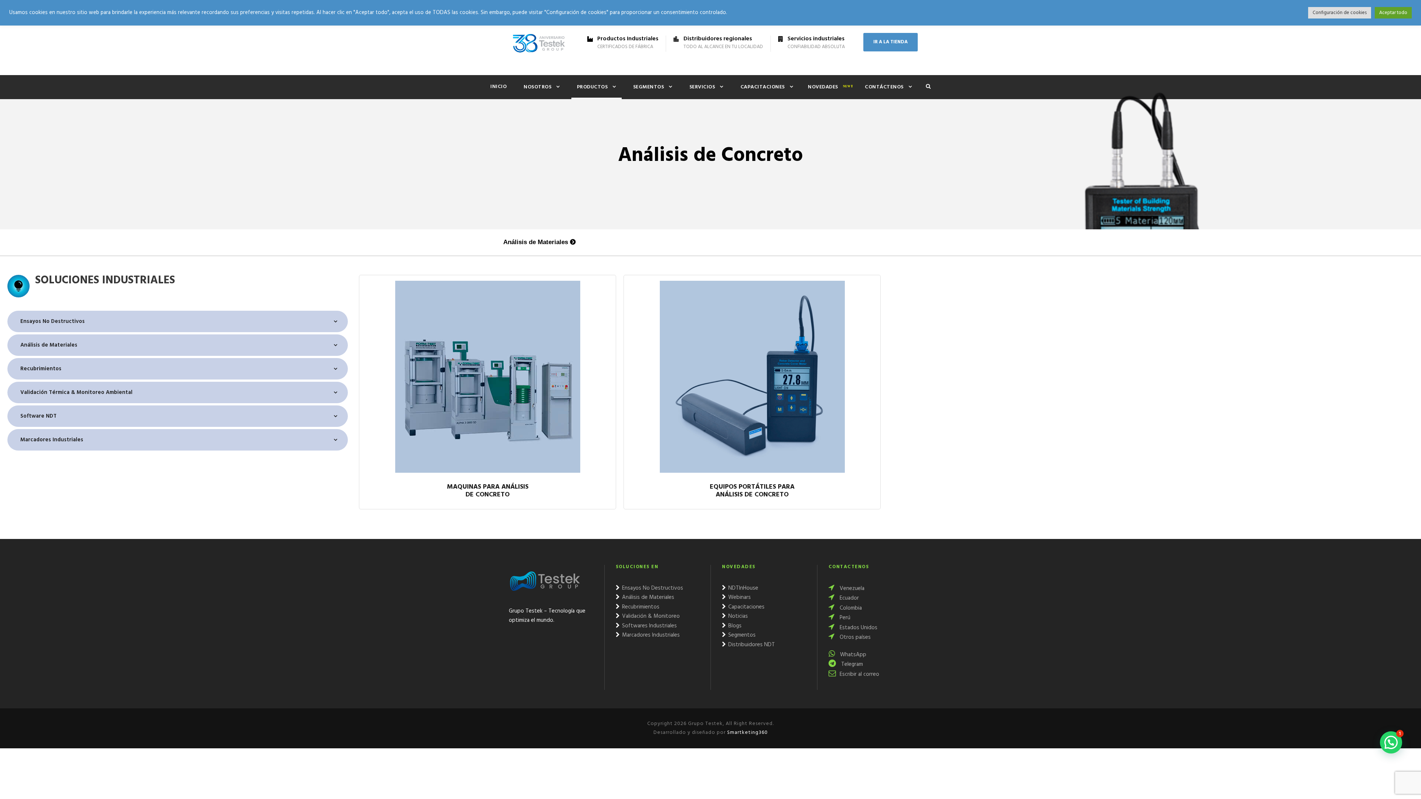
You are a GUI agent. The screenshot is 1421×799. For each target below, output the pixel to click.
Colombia (850, 608)
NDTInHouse (742, 588)
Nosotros (537, 87)
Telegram (851, 664)
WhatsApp (852, 654)
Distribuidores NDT (751, 644)
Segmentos (648, 87)
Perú (844, 617)
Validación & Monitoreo (650, 616)
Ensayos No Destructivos (652, 588)
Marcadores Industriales (650, 635)
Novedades (823, 87)
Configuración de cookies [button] (1340, 13)
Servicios (702, 87)
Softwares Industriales (649, 625)
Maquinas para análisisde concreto (487, 491)
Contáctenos (884, 87)
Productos (592, 87)
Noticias (737, 616)
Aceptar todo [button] (1393, 13)
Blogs (734, 625)
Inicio (498, 86)
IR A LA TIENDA (890, 42)
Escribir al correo (859, 674)
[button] (1391, 742)
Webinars (739, 597)
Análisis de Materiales (535, 242)
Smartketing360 (747, 732)
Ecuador (848, 598)
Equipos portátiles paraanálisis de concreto (752, 491)
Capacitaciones (762, 87)
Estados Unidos (857, 627)
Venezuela (851, 588)
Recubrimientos (640, 607)
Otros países (854, 637)
